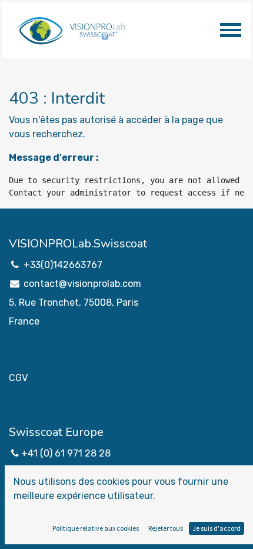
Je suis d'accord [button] (216, 528)
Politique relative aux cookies (95, 528)
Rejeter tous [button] (165, 528)
